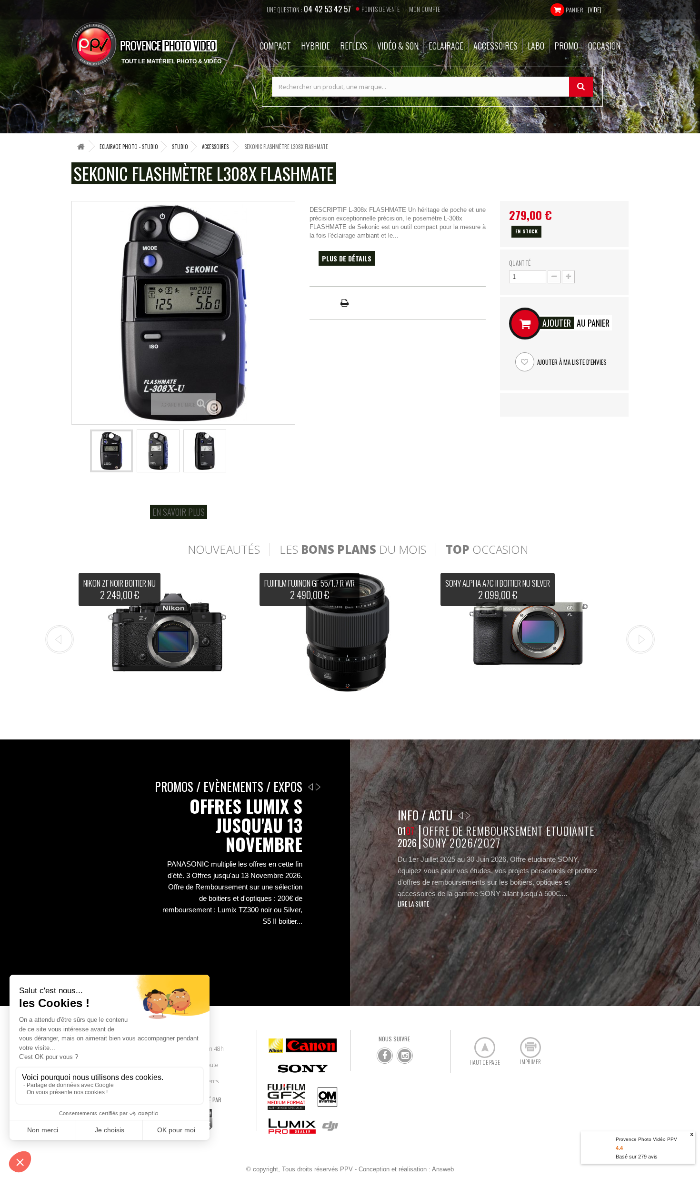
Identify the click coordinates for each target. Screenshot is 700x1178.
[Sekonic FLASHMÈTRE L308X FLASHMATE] (111, 451)
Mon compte (424, 9)
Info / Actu (425, 815)
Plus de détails (346, 258)
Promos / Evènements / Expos (228, 786)
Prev (59, 639)
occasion (487, 549)
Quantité (519, 263)
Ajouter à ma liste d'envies (571, 362)
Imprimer (525, 1043)
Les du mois (353, 549)
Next (640, 639)
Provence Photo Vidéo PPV (646, 1139)
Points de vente (380, 9)
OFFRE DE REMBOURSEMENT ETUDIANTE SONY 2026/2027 (508, 837)
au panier (576, 323)
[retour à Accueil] (81, 146)
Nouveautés (224, 549)
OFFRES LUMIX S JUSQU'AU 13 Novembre (246, 825)
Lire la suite (413, 903)
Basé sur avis (637, 1156)
